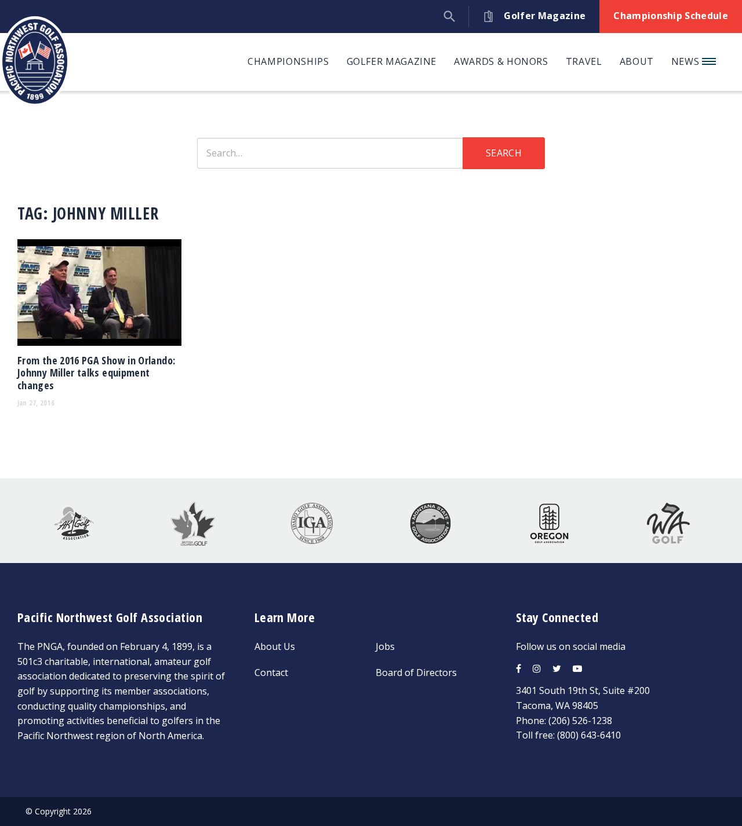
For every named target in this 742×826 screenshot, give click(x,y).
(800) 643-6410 (589, 735)
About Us (274, 646)
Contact (271, 672)
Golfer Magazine (392, 61)
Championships (288, 61)
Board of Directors (416, 672)
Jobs (385, 646)
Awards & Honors (501, 61)
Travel (584, 61)
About (637, 61)
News (686, 61)
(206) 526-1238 (580, 720)
